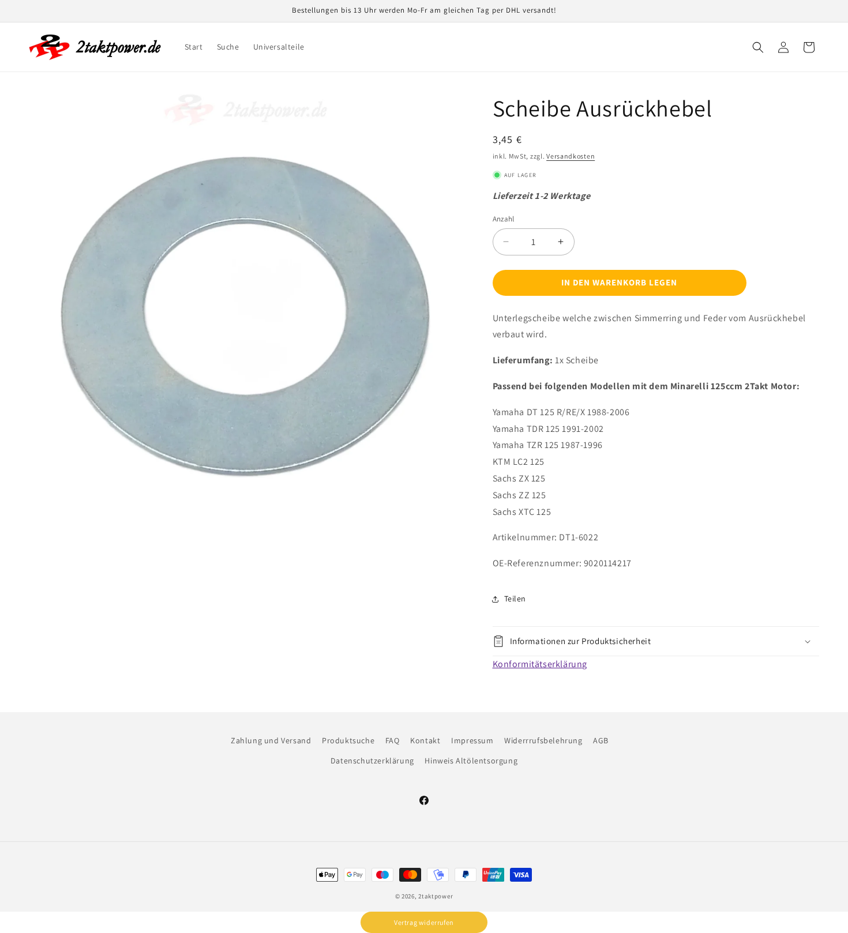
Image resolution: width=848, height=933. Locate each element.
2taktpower (435, 896)
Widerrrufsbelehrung (543, 740)
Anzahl (504, 219)
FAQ (392, 740)
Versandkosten (570, 156)
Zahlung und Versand (271, 740)
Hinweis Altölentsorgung (471, 760)
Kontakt (425, 740)
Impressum (472, 740)
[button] (758, 47)
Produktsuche (348, 740)
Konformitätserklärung (540, 664)
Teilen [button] (515, 598)
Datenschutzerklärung (372, 760)
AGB (601, 740)
